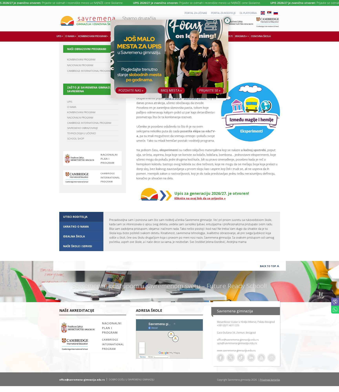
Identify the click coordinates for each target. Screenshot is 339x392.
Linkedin (251, 357)
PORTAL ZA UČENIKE (196, 13)
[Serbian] (269, 13)
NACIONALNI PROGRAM (80, 65)
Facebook (220, 357)
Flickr (271, 357)
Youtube (261, 357)
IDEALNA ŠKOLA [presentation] (74, 236)
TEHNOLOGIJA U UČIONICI (81, 133)
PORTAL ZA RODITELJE (223, 13)
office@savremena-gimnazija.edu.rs (238, 339)
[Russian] (275, 13)
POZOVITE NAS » (130, 90)
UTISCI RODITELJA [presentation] (75, 217)
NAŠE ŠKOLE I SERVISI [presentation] (77, 246)
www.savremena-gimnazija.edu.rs (236, 350)
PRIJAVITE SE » (210, 90)
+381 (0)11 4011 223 (228, 325)
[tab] (81, 217)
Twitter (230, 357)
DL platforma (248, 13)
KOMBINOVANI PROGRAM (81, 59)
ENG (263, 13)
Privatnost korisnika (270, 379)
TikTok (240, 357)
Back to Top (268, 266)
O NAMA (71, 107)
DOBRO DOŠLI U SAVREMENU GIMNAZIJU (131, 379)
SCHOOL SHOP (75, 138)
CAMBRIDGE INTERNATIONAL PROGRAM (89, 71)
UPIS (69, 101)
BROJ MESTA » (171, 90)
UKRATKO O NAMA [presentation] (76, 226)
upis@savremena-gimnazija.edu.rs (237, 343)
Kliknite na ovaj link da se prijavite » (200, 198)
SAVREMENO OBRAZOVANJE (82, 128)
